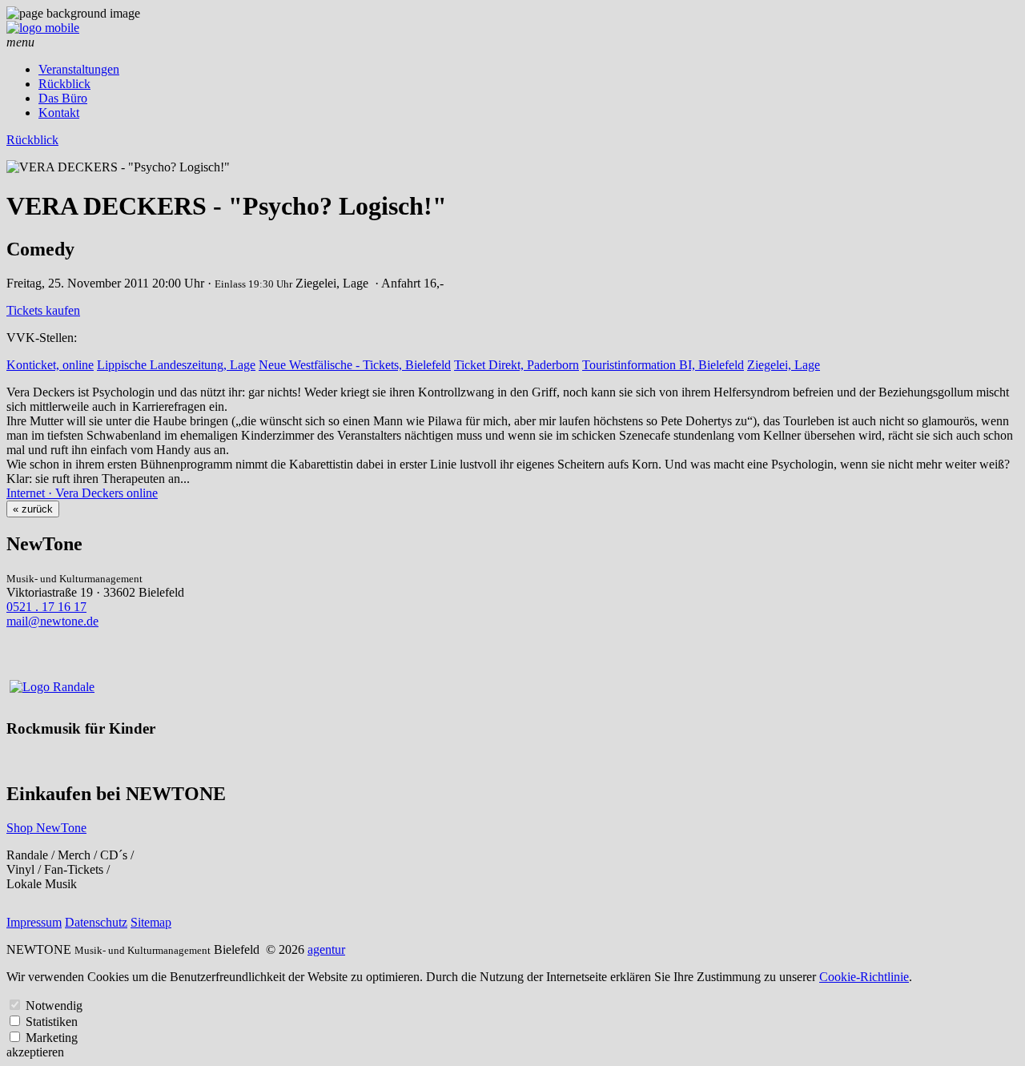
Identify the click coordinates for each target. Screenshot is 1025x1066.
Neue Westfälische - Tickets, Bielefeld (355, 365)
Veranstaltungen (78, 69)
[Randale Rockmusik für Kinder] (52, 687)
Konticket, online (50, 365)
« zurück (33, 509)
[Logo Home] (42, 27)
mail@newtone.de (52, 621)
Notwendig (54, 1005)
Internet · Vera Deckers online (82, 493)
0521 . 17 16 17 (46, 606)
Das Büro (62, 98)
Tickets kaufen (43, 310)
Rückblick (64, 84)
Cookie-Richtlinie (864, 977)
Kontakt (58, 112)
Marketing (52, 1037)
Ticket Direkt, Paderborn (516, 365)
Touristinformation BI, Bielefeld (663, 365)
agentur (326, 949)
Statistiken (52, 1021)
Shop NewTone (46, 828)
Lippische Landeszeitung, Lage (176, 365)
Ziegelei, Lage (783, 365)
